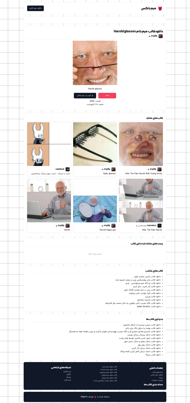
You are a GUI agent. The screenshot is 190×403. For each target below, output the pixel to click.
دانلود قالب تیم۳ (153, 355)
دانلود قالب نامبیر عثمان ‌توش (147, 276)
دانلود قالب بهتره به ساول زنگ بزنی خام (143, 328)
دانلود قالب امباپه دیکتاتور (149, 300)
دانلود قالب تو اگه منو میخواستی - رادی (143, 283)
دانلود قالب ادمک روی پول (149, 345)
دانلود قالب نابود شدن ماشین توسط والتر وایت (140, 338)
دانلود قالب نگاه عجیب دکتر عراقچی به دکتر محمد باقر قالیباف (133, 303)
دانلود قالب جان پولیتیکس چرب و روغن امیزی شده (138, 280)
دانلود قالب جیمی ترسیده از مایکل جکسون (142, 325)
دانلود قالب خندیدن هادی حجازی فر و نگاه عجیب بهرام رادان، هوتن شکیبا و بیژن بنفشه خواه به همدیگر (115, 331)
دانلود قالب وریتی (153, 296)
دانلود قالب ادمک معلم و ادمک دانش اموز (142, 341)
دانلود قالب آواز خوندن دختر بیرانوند (145, 293)
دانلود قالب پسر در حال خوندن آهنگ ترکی (142, 290)
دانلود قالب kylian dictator (149, 306)
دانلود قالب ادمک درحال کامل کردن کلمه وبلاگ (140, 351)
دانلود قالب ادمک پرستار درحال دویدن (144, 335)
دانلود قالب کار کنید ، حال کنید (147, 286)
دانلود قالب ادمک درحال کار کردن (146, 348)
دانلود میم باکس (35, 8)
